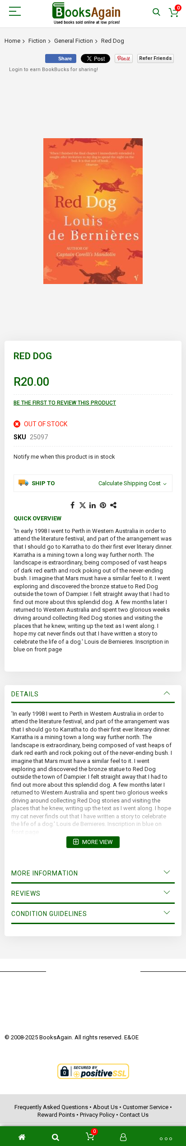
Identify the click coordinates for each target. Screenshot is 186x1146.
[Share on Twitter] (82, 505)
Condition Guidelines (49, 913)
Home (12, 40)
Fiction (37, 40)
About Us (105, 1107)
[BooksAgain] (86, 13)
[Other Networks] (113, 505)
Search (156, 12)
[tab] (93, 694)
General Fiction (73, 40)
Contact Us (134, 1114)
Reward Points (56, 1114)
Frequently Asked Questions (51, 1107)
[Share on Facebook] (72, 505)
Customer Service (145, 1107)
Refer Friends (155, 58)
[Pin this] (103, 505)
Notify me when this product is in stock (64, 456)
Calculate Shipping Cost (129, 483)
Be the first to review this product (65, 403)
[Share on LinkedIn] (93, 505)
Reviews (26, 893)
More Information (44, 873)
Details (25, 694)
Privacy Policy (97, 1114)
